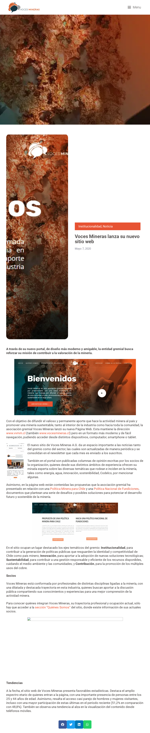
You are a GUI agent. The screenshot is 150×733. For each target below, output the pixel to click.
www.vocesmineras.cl (54, 433)
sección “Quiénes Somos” (52, 607)
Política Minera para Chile (67, 489)
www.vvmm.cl (15, 433)
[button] (134, 7)
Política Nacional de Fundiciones (116, 489)
